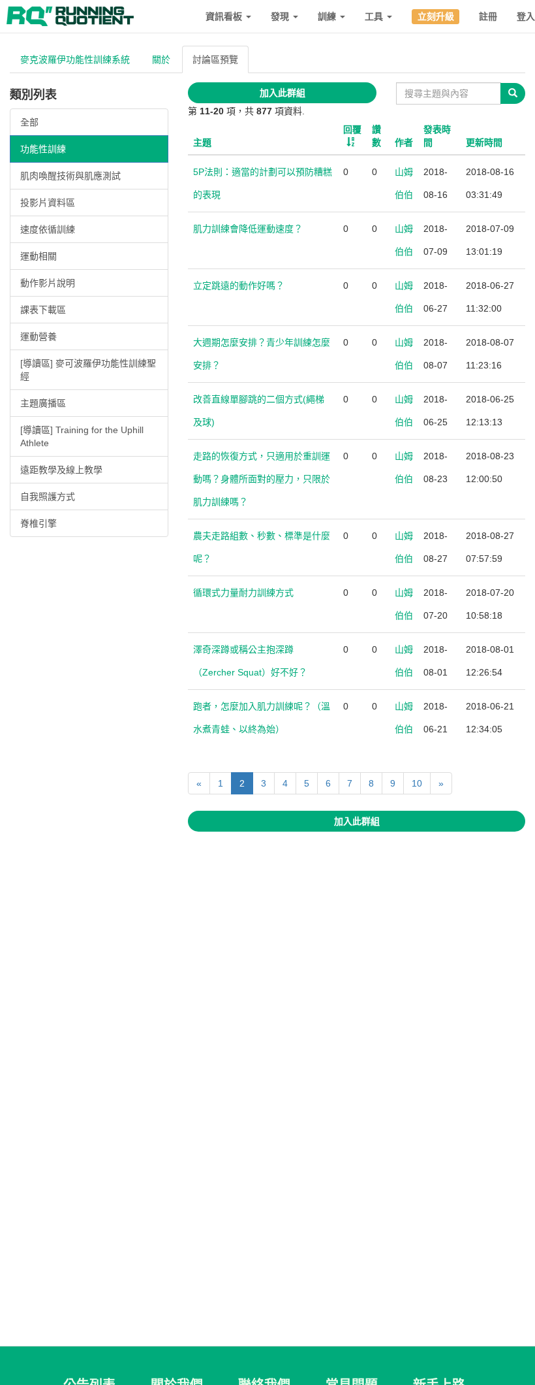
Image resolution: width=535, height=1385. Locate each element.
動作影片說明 (47, 283)
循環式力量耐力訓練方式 (243, 592)
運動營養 (38, 336)
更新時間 (484, 142)
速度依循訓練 (47, 229)
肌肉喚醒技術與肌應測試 (70, 176)
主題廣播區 (43, 403)
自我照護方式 (47, 496)
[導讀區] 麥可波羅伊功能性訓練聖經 (88, 370)
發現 (281, 16)
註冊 (488, 16)
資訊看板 (225, 16)
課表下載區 (43, 309)
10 (417, 783)
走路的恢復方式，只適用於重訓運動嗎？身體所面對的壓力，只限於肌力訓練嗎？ (261, 479)
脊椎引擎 (38, 523)
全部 (29, 122)
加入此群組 (282, 93)
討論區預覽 (215, 59)
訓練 (328, 16)
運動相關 (38, 256)
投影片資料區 (47, 202)
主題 (202, 142)
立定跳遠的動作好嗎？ (238, 285)
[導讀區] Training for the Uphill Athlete (82, 436)
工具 (375, 16)
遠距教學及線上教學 (61, 469)
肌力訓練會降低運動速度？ (248, 228)
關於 (161, 59)
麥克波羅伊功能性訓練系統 (75, 59)
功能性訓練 (43, 149)
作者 (404, 142)
